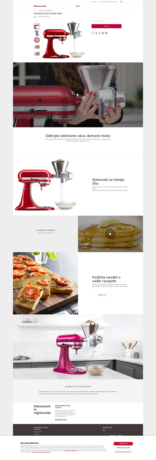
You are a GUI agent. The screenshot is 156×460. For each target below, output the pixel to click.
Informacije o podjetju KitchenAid (108, 1)
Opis (35, 16)
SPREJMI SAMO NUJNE (123, 447)
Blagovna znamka (38, 431)
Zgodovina (36, 434)
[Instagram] (104, 430)
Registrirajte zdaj (61, 419)
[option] (37, 26)
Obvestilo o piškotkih (70, 450)
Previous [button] (37, 21)
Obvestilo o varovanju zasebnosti (41, 452)
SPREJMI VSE (123, 443)
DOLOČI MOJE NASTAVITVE (123, 452)
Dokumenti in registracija (43, 16)
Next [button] (37, 58)
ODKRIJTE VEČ (102, 295)
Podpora (94, 1)
